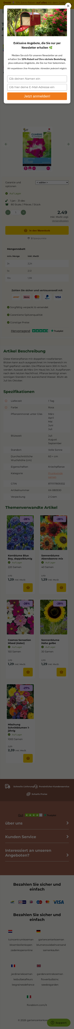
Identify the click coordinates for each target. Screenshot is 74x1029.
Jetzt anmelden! (37, 96)
